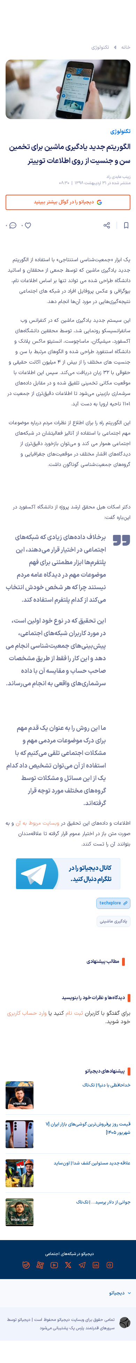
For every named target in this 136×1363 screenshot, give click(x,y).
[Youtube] (54, 1265)
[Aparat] (40, 1265)
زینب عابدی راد (118, 177)
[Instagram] (109, 1265)
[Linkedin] (95, 1265)
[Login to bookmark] (126, 225)
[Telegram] (82, 1265)
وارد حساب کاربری (27, 1013)
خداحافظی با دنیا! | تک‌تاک (106, 1085)
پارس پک (76, 1328)
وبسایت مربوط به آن (38, 823)
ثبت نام (74, 1013)
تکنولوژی (100, 47)
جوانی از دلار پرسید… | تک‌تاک (103, 1202)
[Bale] (26, 1265)
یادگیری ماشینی (113, 921)
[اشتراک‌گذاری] (107, 225)
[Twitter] (68, 1265)
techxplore (110, 903)
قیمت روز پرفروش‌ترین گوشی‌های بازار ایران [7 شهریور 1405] (88, 1128)
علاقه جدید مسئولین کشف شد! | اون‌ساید (92, 1163)
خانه (125, 47)
